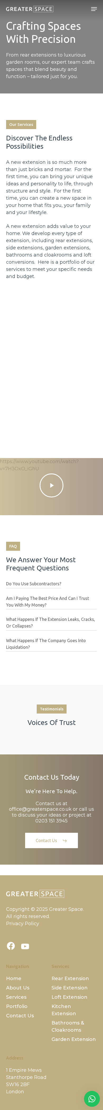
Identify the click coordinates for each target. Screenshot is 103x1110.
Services (16, 997)
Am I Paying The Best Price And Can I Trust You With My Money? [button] (47, 601)
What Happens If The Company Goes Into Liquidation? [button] (46, 644)
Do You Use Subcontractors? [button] (33, 583)
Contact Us (20, 1016)
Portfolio (16, 1006)
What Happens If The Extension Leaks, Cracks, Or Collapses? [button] (50, 622)
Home (13, 978)
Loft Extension (69, 997)
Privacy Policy (22, 924)
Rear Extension (70, 978)
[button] (94, 9)
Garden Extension (74, 1039)
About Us (17, 988)
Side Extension (70, 988)
